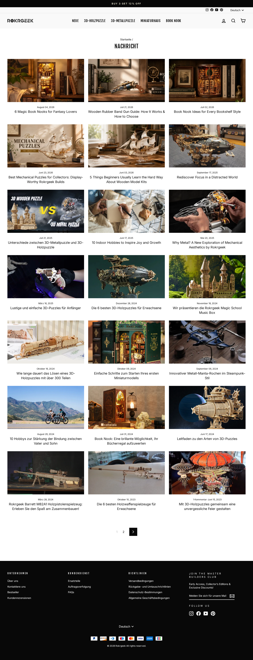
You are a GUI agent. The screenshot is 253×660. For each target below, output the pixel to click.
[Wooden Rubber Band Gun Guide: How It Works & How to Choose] (126, 80)
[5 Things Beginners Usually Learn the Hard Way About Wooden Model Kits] (126, 145)
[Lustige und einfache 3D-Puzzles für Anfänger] (45, 276)
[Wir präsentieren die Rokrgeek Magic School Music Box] (207, 276)
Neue (75, 21)
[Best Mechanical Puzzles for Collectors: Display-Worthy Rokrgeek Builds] (45, 145)
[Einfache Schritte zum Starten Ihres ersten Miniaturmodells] (126, 342)
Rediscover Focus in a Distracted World (207, 177)
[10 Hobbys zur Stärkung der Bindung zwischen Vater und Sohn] (45, 407)
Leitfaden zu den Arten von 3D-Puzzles (207, 439)
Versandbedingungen (141, 580)
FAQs (71, 592)
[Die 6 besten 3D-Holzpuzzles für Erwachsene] (126, 276)
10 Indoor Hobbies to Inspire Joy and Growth (126, 243)
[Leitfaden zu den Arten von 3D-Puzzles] (207, 407)
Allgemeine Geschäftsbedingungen (149, 597)
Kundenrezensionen (19, 597)
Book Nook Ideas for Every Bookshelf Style (207, 112)
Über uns (12, 580)
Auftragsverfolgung (79, 586)
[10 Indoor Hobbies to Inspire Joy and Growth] (126, 211)
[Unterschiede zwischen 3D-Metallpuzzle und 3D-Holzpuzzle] (45, 211)
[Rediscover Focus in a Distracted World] (207, 145)
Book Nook (173, 21)
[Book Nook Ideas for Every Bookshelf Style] (207, 80)
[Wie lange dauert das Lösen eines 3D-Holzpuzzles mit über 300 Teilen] (45, 342)
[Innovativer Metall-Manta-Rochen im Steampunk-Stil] (207, 342)
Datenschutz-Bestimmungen (145, 592)
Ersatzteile (74, 580)
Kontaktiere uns (16, 586)
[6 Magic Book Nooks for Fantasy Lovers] (45, 80)
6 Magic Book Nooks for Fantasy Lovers (46, 112)
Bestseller (13, 592)
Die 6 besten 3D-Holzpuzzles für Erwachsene (126, 308)
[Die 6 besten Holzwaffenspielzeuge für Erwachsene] (126, 472)
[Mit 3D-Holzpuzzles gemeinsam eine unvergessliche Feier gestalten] (207, 472)
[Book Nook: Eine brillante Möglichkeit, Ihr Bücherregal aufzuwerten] (126, 407)
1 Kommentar (200, 499)
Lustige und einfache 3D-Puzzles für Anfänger (45, 308)
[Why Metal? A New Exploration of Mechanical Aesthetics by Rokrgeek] (207, 211)
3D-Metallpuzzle (123, 21)
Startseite (125, 39)
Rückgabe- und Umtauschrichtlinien (150, 586)
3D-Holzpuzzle (94, 21)
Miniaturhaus (150, 21)
